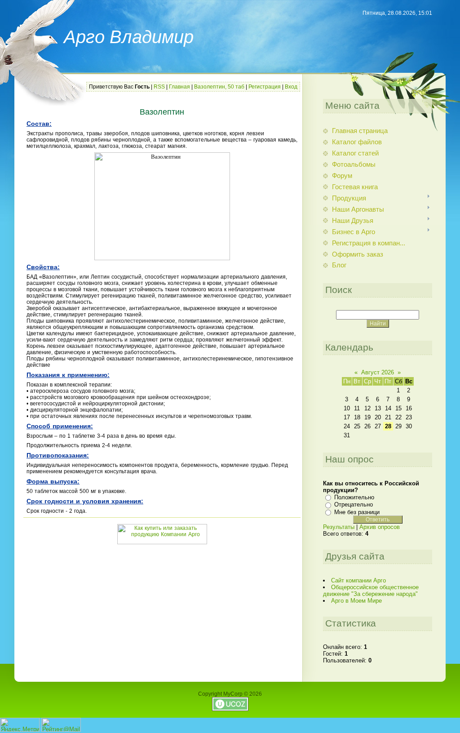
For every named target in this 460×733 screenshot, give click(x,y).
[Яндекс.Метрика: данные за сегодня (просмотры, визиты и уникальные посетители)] (20, 725)
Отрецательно (353, 504)
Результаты (338, 527)
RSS (159, 87)
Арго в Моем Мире (356, 600)
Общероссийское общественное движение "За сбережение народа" (371, 590)
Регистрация (264, 87)
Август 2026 (377, 372)
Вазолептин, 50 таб (219, 87)
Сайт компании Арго (358, 580)
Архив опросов (379, 527)
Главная (179, 87)
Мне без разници (357, 512)
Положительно (354, 497)
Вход (291, 87)
